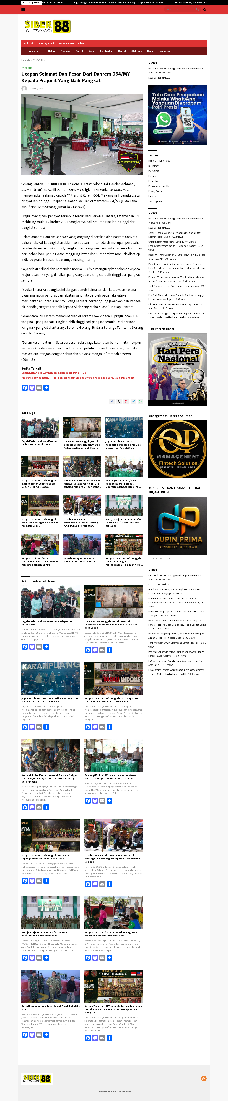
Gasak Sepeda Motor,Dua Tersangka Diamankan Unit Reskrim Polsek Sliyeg (174, 235)
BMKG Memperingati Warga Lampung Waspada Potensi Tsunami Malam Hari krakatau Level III (176, 315)
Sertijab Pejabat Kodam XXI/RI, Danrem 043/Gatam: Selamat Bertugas (123, 523)
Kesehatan (164, 51)
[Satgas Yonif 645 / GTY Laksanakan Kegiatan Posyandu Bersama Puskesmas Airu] (40, 544)
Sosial (91, 51)
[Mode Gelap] (205, 9)
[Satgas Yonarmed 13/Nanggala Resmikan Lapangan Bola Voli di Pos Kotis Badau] (40, 505)
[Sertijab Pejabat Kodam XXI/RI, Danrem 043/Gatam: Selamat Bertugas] (124, 505)
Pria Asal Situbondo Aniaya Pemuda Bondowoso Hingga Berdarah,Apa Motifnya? (176, 297)
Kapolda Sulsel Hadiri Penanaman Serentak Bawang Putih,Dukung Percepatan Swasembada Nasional (80, 523)
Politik (80, 51)
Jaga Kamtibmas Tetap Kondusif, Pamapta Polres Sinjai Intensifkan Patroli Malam (123, 445)
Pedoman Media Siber (71, 43)
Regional (66, 51)
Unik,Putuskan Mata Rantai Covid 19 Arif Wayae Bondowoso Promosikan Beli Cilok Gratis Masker (172, 244)
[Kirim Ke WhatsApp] (140, 401)
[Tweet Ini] (119, 401)
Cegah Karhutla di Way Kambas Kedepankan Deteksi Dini (54, 373)
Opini (150, 51)
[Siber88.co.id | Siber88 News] (48, 26)
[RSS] (204, 1079)
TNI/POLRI (26, 68)
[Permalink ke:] (24, 88)
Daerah (122, 51)
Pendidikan (106, 51)
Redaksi (28, 43)
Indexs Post (154, 171)
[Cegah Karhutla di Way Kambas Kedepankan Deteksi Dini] (40, 427)
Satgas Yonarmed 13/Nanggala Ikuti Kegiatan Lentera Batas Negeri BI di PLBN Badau (39, 484)
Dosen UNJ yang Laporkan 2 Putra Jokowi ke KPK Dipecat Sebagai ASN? (176, 257)
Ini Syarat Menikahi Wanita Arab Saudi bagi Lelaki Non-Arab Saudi (176, 306)
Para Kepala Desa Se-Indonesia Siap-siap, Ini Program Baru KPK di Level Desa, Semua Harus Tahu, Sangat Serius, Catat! (177, 268)
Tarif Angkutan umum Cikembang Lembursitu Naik (173, 286)
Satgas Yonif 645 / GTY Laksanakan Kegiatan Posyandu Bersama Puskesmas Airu (39, 562)
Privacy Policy (155, 191)
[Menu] (23, 9)
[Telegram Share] (133, 401)
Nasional (33, 51)
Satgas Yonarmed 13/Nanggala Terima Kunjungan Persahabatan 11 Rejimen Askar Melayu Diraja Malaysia (123, 562)
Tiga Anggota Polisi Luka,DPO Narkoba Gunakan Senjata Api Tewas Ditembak (77, 2)
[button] (197, 9)
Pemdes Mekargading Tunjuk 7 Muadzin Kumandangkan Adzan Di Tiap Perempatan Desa (176, 279)
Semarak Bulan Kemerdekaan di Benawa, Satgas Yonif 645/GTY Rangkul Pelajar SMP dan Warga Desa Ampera (81, 484)
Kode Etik (153, 181)
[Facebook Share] (112, 401)
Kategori (152, 176)
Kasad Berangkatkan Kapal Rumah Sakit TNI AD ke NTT (79, 560)
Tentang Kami (46, 43)
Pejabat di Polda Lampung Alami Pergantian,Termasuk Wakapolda (175, 71)
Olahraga (136, 51)
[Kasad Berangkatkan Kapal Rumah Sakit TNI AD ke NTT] (82, 544)
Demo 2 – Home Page (159, 161)
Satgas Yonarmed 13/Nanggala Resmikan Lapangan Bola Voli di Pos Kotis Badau (39, 523)
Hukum (52, 51)
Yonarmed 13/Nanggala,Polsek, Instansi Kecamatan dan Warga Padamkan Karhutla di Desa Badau (78, 378)
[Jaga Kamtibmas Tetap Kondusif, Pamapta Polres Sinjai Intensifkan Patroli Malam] (124, 427)
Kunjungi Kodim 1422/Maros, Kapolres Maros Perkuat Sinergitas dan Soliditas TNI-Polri (122, 484)
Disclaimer (153, 166)
